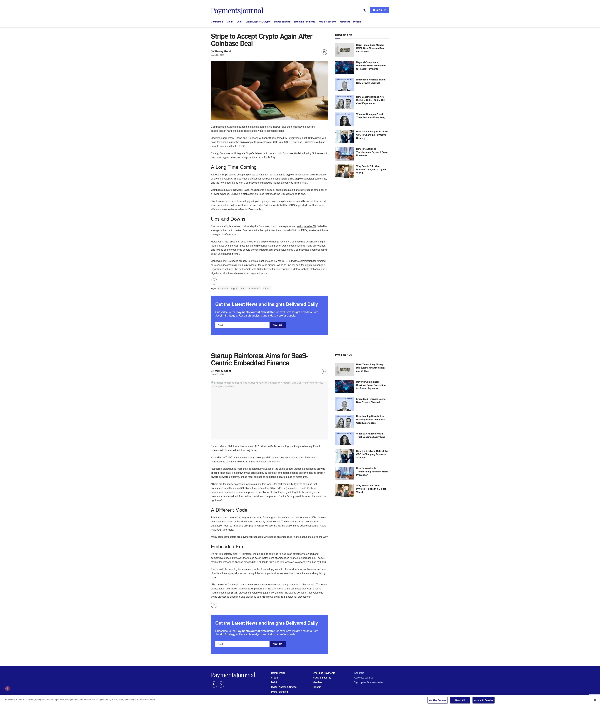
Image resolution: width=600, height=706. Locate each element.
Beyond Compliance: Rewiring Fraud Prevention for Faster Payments (371, 65)
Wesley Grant (223, 51)
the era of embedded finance (282, 558)
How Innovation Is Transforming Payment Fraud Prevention (372, 152)
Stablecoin (254, 288)
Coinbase (223, 288)
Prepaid (357, 21)
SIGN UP (381, 10)
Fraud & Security (327, 21)
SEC (243, 288)
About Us (359, 672)
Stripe (266, 288)
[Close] (595, 700)
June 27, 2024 (217, 374)
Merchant (345, 21)
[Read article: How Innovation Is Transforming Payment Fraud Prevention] (344, 154)
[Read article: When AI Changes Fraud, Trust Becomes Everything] (344, 119)
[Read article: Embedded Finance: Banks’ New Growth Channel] (344, 84)
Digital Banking (282, 21)
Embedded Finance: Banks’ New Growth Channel (371, 81)
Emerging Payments (304, 21)
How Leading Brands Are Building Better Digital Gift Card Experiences (370, 100)
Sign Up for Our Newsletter (368, 682)
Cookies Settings (437, 700)
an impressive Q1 (306, 226)
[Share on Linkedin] (324, 52)
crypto (234, 288)
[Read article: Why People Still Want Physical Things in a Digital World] (344, 171)
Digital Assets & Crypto (258, 21)
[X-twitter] (221, 684)
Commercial (217, 21)
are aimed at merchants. (294, 477)
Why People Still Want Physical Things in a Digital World (371, 169)
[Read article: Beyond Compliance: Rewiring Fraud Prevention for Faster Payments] (344, 67)
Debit (239, 21)
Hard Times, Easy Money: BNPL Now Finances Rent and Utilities (370, 48)
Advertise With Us (363, 677)
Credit (230, 21)
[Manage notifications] (7, 688)
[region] (300, 700)
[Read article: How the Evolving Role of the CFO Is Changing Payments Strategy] (344, 136)
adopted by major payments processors (273, 201)
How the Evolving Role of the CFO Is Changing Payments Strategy (372, 135)
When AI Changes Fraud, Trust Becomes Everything (370, 115)
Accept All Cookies (483, 700)
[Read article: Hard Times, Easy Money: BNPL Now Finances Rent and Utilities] (344, 50)
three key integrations (289, 138)
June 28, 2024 (217, 54)
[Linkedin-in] (214, 684)
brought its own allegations (254, 261)
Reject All (460, 700)
